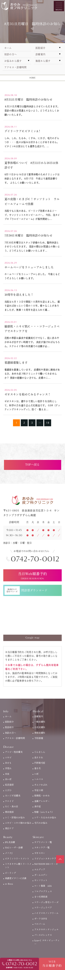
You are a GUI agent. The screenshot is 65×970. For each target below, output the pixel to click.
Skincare (38, 837)
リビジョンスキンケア (45, 859)
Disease (8, 747)
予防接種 (38, 738)
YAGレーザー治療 (14, 847)
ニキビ (8, 757)
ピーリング (10, 873)
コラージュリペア (43, 908)
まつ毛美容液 (40, 897)
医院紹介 (41, 48)
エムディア (39, 869)
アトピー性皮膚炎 (14, 752)
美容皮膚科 (39, 733)
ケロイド (9, 801)
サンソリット (40, 880)
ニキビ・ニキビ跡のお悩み (18, 823)
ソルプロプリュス (43, 891)
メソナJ (8, 853)
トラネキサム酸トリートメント (18, 865)
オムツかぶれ (40, 785)
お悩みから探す (13, 61)
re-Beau (9, 884)
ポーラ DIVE (40, 919)
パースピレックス (43, 935)
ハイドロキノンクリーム (46, 913)
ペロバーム (39, 924)
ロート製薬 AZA (43, 886)
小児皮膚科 (39, 727)
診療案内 (41, 54)
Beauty (8, 837)
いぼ (36, 774)
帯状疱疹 (9, 812)
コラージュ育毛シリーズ (46, 902)
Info (5, 711)
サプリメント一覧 (43, 842)
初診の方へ (10, 54)
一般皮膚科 (39, 722)
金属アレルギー (42, 801)
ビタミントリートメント (17, 859)
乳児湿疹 (9, 785)
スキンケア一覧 (42, 847)
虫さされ (38, 757)
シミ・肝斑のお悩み (15, 817)
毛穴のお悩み (40, 823)
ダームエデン (40, 875)
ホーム (8, 48)
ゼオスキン (39, 853)
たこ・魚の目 (11, 806)
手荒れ (8, 768)
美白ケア (9, 828)
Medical (38, 711)
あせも (8, 763)
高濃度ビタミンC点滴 (15, 878)
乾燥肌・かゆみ (42, 796)
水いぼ (8, 779)
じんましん (39, 752)
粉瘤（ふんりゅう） (44, 812)
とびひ (8, 790)
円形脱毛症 (39, 763)
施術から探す (43, 61)
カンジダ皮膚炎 (12, 796)
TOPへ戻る (32, 464)
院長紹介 (9, 727)
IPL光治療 (10, 842)
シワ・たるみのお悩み (45, 817)
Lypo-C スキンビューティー (47, 942)
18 (47, 423)
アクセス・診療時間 (15, 67)
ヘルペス (38, 779)
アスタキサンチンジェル (46, 929)
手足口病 (38, 790)
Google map (32, 637)
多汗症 (37, 806)
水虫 (7, 774)
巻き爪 (37, 768)
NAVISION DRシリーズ (46, 864)
